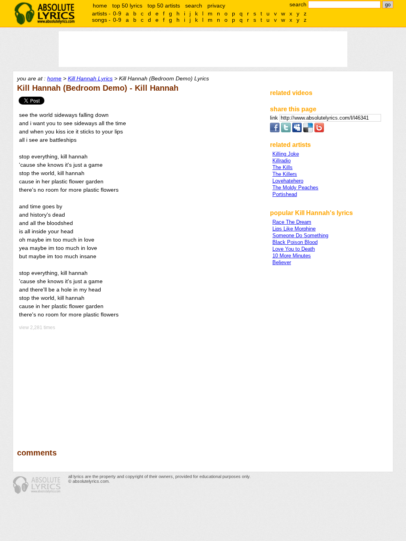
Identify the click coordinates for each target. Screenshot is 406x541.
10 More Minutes (291, 256)
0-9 (117, 13)
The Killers (284, 174)
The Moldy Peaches (295, 187)
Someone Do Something (300, 235)
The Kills (282, 167)
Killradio (281, 161)
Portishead (284, 194)
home (100, 5)
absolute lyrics (44, 13)
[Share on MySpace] (297, 130)
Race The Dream (291, 222)
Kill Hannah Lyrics (90, 78)
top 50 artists (163, 5)
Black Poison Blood (295, 242)
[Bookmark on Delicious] (308, 130)
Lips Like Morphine (294, 229)
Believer (281, 262)
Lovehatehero (287, 181)
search (193, 5)
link (275, 118)
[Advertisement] (139, 383)
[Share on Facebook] (275, 130)
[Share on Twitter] (286, 130)
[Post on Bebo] (319, 130)
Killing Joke (285, 154)
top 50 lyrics (127, 5)
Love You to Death (293, 249)
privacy (216, 5)
